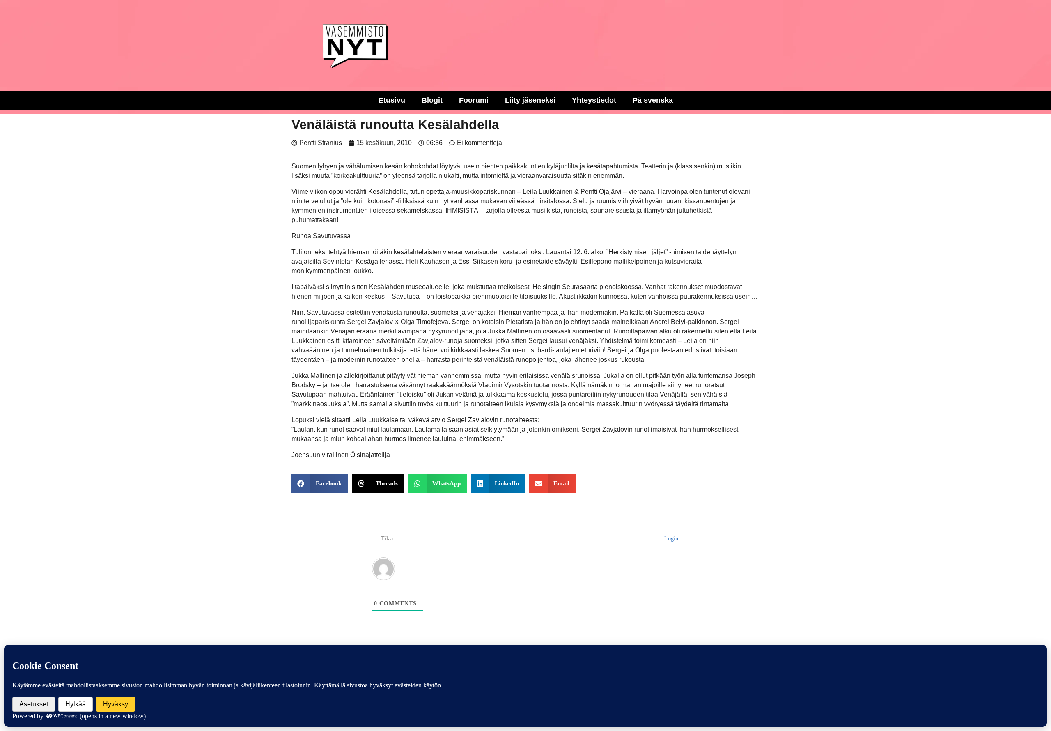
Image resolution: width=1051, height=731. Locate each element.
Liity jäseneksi (530, 100)
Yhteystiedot (594, 100)
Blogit (432, 100)
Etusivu (392, 100)
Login (670, 539)
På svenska (653, 100)
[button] (319, 483)
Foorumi (474, 100)
